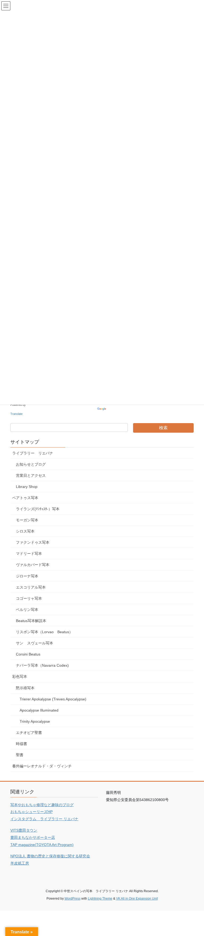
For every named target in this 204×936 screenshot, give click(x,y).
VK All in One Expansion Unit (137, 898)
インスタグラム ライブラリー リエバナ (44, 819)
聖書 (19, 755)
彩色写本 (19, 676)
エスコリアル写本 (31, 587)
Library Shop (26, 486)
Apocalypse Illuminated (39, 710)
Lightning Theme (100, 898)
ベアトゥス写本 (25, 498)
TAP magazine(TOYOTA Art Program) (42, 845)
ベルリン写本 (27, 609)
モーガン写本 (27, 520)
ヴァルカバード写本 (32, 565)
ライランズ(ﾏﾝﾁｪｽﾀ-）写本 (38, 509)
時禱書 (21, 744)
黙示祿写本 (25, 688)
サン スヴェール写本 (34, 643)
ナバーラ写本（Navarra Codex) (42, 665)
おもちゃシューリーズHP (31, 812)
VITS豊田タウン (23, 830)
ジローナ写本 (27, 576)
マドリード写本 (29, 553)
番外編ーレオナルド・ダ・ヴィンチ (42, 766)
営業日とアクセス (31, 475)
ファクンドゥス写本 (32, 542)
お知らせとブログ (31, 464)
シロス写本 (25, 531)
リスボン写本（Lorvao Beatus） (44, 632)
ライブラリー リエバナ (32, 453)
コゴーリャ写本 (29, 598)
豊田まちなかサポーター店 (32, 837)
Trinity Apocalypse (35, 721)
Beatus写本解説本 (31, 621)
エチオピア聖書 (29, 732)
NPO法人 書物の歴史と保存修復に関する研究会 (50, 856)
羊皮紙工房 (19, 863)
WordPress (72, 898)
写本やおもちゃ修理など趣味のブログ (42, 805)
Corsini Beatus (28, 654)
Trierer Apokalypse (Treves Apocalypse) (53, 699)
